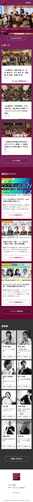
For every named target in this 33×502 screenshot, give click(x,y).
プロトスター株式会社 (18, 487)
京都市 (14, 485)
